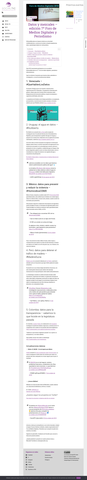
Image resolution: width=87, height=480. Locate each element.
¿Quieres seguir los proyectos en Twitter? (38, 65)
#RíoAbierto (39, 168)
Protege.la (47, 459)
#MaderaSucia (45, 288)
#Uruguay (31, 172)
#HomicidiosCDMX (54, 195)
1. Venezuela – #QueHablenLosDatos (36, 51)
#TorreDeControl (35, 368)
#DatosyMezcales (43, 405)
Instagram (30, 459)
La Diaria (43, 132)
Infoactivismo (48, 455)
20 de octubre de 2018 (49, 418)
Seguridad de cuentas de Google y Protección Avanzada (79, 14)
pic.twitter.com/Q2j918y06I (44, 173)
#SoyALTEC (32, 173)
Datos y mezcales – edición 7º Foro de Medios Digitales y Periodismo (42, 30)
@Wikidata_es (35, 389)
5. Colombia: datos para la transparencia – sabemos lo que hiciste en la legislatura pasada (43, 60)
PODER (28, 352)
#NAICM (32, 362)
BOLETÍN (7, 30)
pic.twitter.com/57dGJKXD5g (37, 297)
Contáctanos (31, 467)
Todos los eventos (69, 28)
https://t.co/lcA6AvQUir (35, 295)
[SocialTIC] (9, 10)
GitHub (29, 462)
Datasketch (54, 324)
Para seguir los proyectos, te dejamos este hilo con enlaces (40, 398)
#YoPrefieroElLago (46, 368)
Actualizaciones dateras (34, 63)
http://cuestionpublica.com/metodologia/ (36, 339)
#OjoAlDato (32, 288)
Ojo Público (49, 261)
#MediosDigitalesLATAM (41, 407)
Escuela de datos (48, 457)
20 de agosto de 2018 (48, 177)
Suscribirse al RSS (32, 469)
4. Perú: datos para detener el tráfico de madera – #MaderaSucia (43, 58)
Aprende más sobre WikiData (33, 391)
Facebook (30, 455)
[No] (85, 478)
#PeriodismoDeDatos (48, 409)
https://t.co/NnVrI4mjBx (36, 229)
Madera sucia (29, 261)
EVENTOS (7, 36)
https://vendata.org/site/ (50, 103)
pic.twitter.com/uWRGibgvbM (37, 370)
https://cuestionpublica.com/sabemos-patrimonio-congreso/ (40, 329)
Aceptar (78, 477)
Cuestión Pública (37, 324)
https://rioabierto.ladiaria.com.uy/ (46, 139)
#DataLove (44, 413)
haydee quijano (33, 17)
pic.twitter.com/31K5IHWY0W (37, 415)
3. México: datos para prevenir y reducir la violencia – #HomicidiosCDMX (40, 55)
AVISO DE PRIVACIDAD (10, 40)
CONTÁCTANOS (8, 33)
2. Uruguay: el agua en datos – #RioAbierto (37, 53)
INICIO (6, 21)
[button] (85, 43)
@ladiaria (48, 168)
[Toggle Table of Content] (58, 49)
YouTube (30, 464)
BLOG (6, 27)
